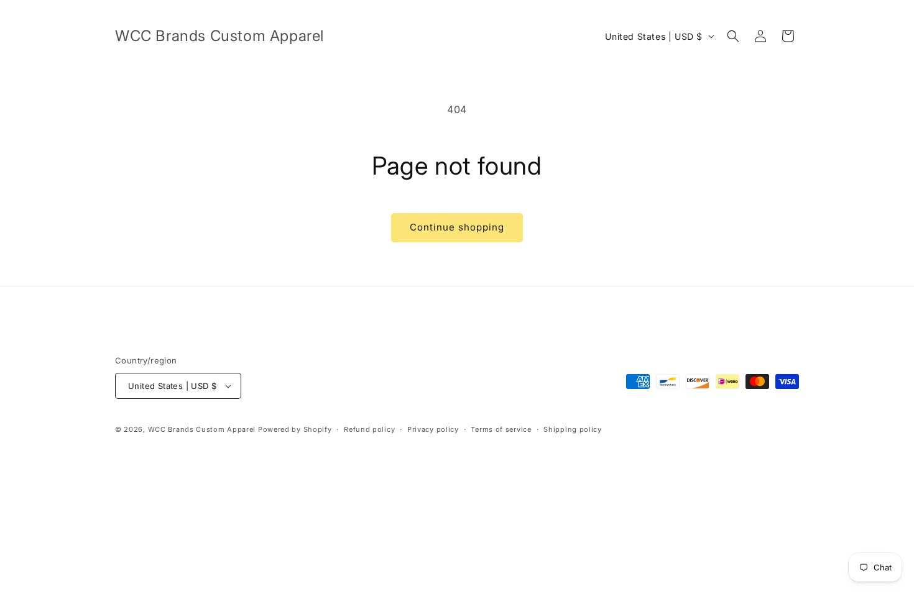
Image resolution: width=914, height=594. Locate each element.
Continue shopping (457, 227)
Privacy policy (433, 429)
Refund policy (369, 429)
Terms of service (501, 429)
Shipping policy (572, 429)
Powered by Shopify (295, 429)
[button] (733, 36)
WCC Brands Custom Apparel (202, 429)
